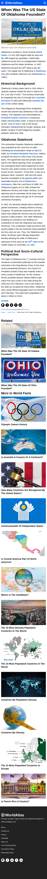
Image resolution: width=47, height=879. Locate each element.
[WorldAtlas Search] (45, 3)
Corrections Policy (7, 849)
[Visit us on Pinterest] (16, 860)
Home (3, 827)
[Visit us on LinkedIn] (21, 860)
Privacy (3, 835)
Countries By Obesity (12, 732)
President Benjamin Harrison (24, 153)
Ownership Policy (7, 853)
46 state (33, 242)
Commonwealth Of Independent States (22, 526)
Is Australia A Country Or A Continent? (22, 457)
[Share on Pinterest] (16, 305)
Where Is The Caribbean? (15, 595)
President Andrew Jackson (14, 118)
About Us (4, 842)
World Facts (25, 309)
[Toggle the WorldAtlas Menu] (2, 3)
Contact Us (5, 831)
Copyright (4, 838)
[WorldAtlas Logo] (14, 3)
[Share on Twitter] (11, 305)
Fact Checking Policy (8, 845)
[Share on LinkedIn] (20, 305)
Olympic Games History (14, 424)
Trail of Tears (14, 124)
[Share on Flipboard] (3, 305)
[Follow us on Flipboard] (3, 860)
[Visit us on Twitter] (12, 860)
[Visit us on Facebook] (7, 860)
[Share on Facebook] (7, 305)
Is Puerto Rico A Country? (15, 801)
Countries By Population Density (19, 700)
